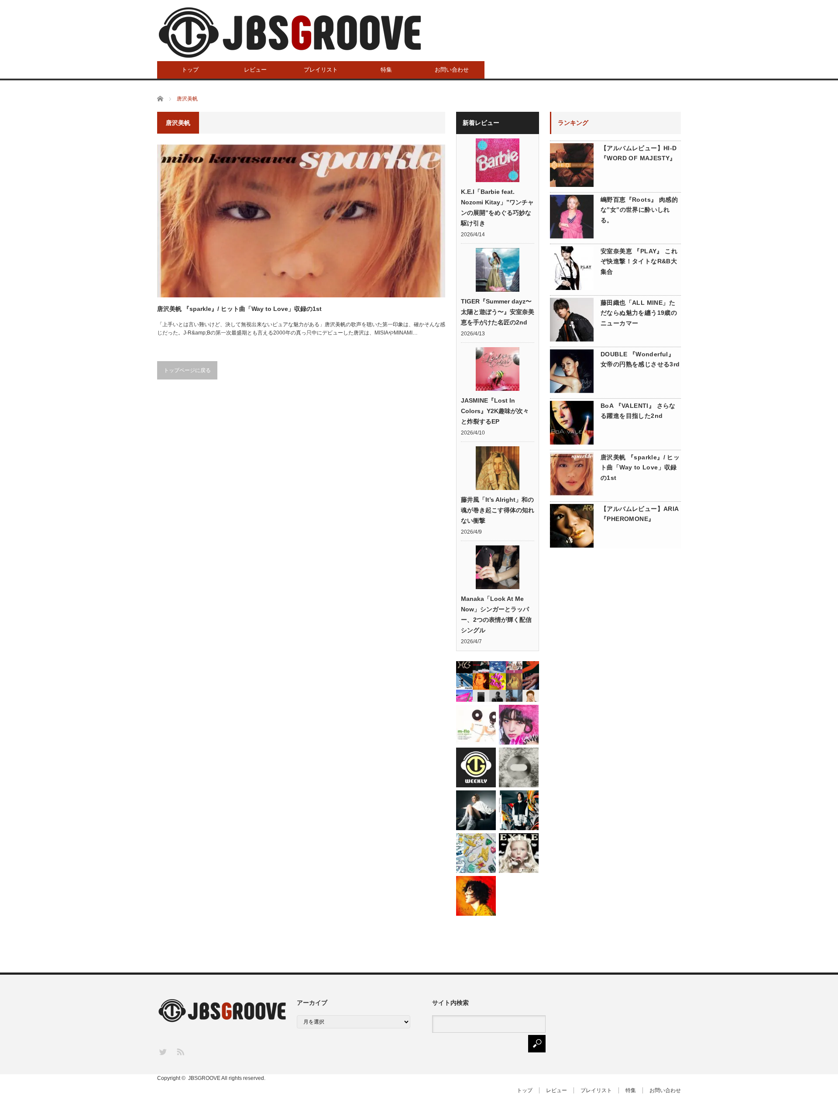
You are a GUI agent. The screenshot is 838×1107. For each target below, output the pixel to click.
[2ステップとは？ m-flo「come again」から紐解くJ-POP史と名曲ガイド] (476, 725)
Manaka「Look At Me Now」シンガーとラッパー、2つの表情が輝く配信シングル (496, 614)
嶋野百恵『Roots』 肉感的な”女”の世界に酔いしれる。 (639, 210)
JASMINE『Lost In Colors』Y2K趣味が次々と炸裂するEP (495, 411)
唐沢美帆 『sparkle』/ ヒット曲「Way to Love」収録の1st (239, 308)
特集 (386, 69)
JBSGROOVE (204, 1078)
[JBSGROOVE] (290, 32)
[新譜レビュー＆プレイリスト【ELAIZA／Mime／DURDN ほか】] (519, 725)
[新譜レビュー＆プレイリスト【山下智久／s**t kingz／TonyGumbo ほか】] (519, 810)
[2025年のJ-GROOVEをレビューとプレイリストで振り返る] (497, 681)
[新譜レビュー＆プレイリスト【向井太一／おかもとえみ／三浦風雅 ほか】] (476, 853)
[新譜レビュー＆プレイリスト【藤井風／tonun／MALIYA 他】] (476, 896)
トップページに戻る (187, 370)
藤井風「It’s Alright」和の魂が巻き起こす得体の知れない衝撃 (497, 510)
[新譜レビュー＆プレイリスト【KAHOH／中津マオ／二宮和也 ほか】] (476, 810)
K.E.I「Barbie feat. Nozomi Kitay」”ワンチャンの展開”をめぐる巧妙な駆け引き (497, 207)
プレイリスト (321, 69)
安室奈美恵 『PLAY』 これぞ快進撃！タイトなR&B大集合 (639, 262)
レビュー (255, 69)
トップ (190, 69)
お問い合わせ (452, 69)
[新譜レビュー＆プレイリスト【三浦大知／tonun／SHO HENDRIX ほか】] (519, 767)
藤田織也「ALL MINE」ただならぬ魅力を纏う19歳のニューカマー (639, 313)
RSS (180, 1051)
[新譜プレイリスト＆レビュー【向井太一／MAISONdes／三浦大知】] (476, 767)
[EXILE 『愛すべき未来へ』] (519, 853)
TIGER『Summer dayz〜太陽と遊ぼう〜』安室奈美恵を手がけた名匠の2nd (497, 312)
